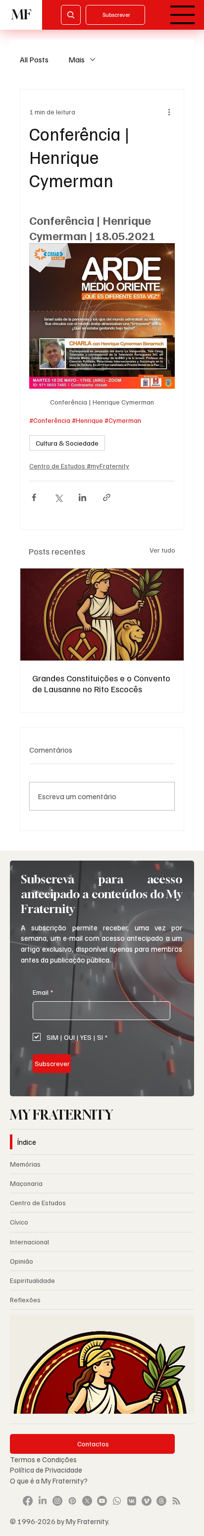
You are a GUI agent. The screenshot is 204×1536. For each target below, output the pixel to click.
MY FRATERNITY (61, 1115)
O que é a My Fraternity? (49, 1480)
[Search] (71, 15)
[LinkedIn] (43, 1501)
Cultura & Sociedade (67, 443)
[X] (87, 1501)
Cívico (19, 1222)
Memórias (25, 1164)
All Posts (34, 59)
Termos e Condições (43, 1459)
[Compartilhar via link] (106, 497)
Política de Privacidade (47, 1469)
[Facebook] (28, 1501)
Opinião (21, 1261)
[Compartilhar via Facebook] (34, 497)
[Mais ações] (169, 111)
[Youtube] (102, 1501)
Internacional (29, 1241)
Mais (76, 59)
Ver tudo (162, 550)
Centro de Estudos (38, 1202)
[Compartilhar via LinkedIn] (82, 497)
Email (43, 992)
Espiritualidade (32, 1280)
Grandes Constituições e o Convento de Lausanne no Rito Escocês (101, 683)
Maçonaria (26, 1183)
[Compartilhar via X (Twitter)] (58, 497)
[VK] (132, 1501)
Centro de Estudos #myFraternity (79, 465)
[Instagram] (57, 1501)
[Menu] (182, 14)
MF (21, 14)
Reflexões (25, 1299)
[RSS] (176, 1501)
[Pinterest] (72, 1501)
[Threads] (161, 1501)
